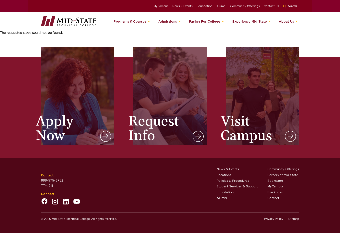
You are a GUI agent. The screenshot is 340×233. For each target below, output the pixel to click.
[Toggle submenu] (149, 21)
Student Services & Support (237, 186)
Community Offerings (245, 6)
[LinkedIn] (66, 202)
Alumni (221, 6)
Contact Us (271, 6)
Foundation (205, 6)
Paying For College (204, 21)
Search (292, 6)
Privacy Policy (273, 218)
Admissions (167, 21)
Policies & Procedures (233, 180)
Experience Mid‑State (249, 21)
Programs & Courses (130, 21)
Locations (224, 175)
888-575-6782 (52, 180)
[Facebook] (44, 202)
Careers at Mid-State (282, 175)
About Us (286, 21)
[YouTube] (76, 202)
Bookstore (275, 180)
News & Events (182, 6)
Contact (273, 198)
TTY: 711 (47, 186)
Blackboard (276, 192)
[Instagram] (55, 202)
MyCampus (160, 6)
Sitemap (293, 218)
